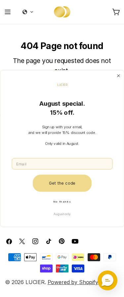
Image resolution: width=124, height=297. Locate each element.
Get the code (62, 183)
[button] (107, 280)
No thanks (62, 201)
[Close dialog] (118, 76)
